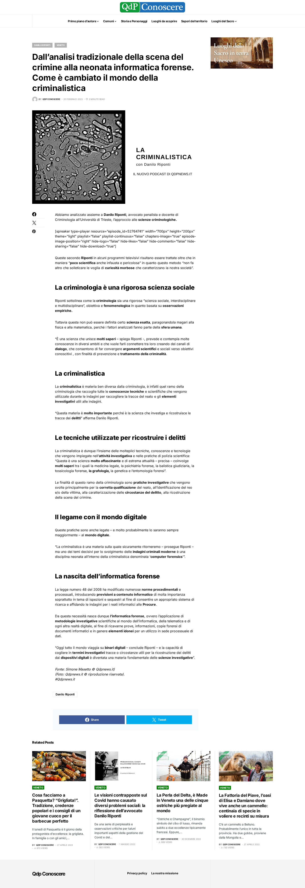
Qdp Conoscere (48, 874)
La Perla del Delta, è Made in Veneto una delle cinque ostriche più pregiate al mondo (182, 803)
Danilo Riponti (42, 45)
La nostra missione (164, 873)
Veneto (61, 45)
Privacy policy (137, 873)
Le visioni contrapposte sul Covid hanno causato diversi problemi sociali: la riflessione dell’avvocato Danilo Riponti (120, 805)
